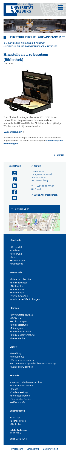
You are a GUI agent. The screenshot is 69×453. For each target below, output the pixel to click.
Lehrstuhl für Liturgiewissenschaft (37, 37)
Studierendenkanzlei (21, 331)
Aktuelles (52, 46)
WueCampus (17, 356)
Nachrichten (17, 286)
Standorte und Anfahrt (22, 385)
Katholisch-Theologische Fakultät (26, 43)
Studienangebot (19, 282)
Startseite (16, 240)
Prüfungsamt (17, 328)
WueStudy (16, 353)
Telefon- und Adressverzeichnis (26, 382)
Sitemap (15, 417)
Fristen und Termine (21, 279)
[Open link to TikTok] (13, 179)
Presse (14, 389)
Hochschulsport (19, 321)
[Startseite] (4, 43)
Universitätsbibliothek (22, 315)
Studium (15, 250)
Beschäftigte (17, 292)
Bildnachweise (18, 421)
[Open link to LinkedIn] (13, 186)
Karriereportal (18, 289)
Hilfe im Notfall (18, 402)
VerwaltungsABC (19, 296)
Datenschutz (33, 449)
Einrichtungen (18, 260)
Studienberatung (19, 324)
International (17, 263)
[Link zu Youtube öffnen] (13, 198)
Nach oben (16, 424)
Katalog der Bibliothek (22, 366)
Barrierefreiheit (50, 449)
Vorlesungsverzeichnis (22, 360)
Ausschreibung (12, 132)
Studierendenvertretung (22, 335)
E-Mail (37, 189)
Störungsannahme (20, 395)
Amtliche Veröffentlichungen (25, 299)
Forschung (16, 253)
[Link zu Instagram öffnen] (13, 173)
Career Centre (18, 338)
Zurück (60, 155)
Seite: (12, 438)
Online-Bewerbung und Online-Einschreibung (33, 363)
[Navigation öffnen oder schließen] (60, 7)
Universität (16, 247)
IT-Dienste (16, 318)
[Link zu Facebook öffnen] (13, 192)
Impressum (17, 449)
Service (15, 308)
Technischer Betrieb (21, 399)
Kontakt (37, 166)
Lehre (14, 257)
